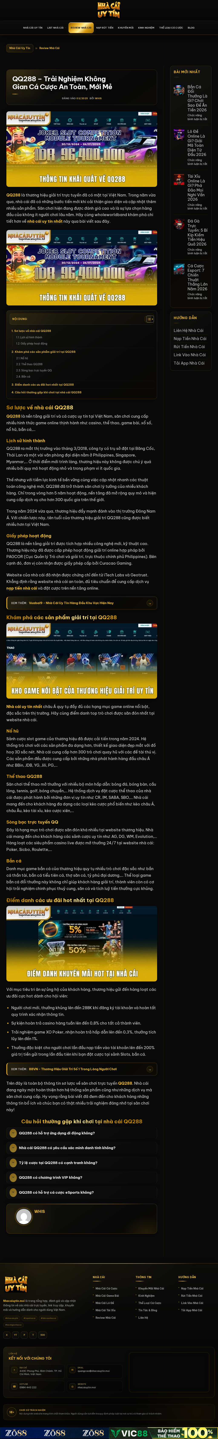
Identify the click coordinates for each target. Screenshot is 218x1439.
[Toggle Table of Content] (148, 319)
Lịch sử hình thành (31, 337)
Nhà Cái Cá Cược (107, 1288)
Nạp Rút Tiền (104, 27)
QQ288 (13, 416)
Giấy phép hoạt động (34, 343)
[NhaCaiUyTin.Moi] (109, 10)
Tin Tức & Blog (147, 1310)
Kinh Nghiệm (146, 27)
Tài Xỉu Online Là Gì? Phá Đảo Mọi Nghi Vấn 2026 (196, 188)
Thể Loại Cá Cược (171, 27)
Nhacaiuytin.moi (14, 1300)
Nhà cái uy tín (32, 27)
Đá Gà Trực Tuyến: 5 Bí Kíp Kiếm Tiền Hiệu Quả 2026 (198, 233)
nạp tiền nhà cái (21, 588)
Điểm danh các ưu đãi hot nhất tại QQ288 (44, 384)
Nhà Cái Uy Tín (19, 48)
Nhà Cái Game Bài (107, 1295)
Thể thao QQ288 (32, 364)
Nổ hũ (25, 358)
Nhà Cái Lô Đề (105, 1303)
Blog (191, 27)
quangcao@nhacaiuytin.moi (94, 1370)
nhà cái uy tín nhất (45, 221)
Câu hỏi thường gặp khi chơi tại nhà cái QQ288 (48, 392)
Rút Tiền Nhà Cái (189, 346)
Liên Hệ (143, 1317)
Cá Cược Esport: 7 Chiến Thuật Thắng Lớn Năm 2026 (198, 277)
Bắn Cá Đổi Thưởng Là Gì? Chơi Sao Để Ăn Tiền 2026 (197, 98)
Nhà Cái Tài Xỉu (105, 1310)
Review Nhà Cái (81, 27)
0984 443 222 (28, 1387)
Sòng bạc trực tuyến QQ (36, 370)
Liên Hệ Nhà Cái (189, 330)
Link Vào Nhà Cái (190, 354)
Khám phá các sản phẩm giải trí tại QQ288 (45, 351)
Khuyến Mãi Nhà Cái (151, 1288)
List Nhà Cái (55, 27)
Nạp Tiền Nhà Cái (190, 338)
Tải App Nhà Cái (189, 363)
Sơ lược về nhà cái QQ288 (32, 331)
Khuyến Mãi (125, 27)
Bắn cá (26, 376)
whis (98, 98)
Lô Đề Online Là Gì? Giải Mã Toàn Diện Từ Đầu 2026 (197, 143)
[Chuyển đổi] (13, 1133)
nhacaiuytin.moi (87, 1387)
